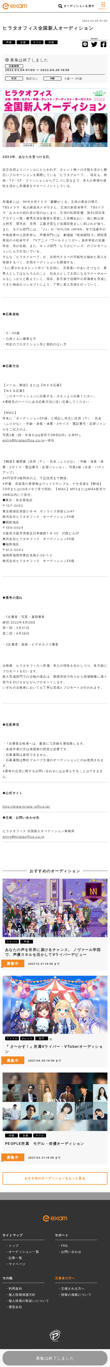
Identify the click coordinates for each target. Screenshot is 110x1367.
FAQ (64, 1245)
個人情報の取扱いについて (29, 1301)
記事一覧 (15, 1258)
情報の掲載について (76, 1295)
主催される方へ (73, 1288)
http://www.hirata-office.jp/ (26, 806)
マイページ (17, 1264)
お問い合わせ (71, 1252)
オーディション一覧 (24, 1252)
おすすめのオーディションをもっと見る (55, 1178)
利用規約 (15, 1288)
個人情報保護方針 (22, 1295)
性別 (14, 78)
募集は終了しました (55, 1358)
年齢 (52, 78)
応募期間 (14, 66)
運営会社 (15, 1307)
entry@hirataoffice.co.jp (23, 440)
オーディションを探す (79, 6)
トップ (14, 1245)
